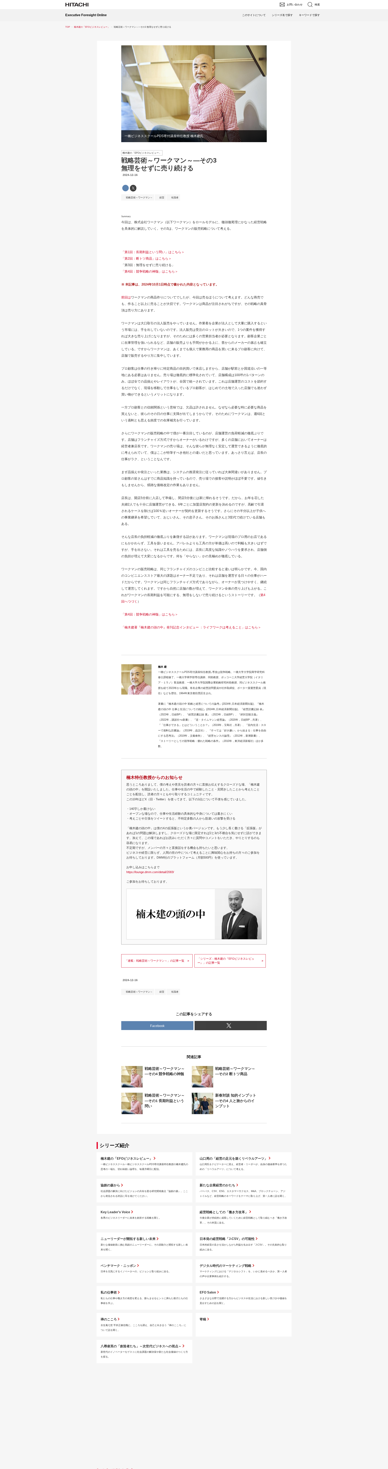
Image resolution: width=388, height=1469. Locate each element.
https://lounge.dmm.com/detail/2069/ (150, 872)
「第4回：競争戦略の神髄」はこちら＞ (149, 271)
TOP (67, 27)
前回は (126, 297)
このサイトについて (254, 15)
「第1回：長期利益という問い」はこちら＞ (153, 252)
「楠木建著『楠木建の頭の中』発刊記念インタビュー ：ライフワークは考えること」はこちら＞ (191, 627)
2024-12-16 (130, 175)
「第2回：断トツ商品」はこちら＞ (146, 258)
